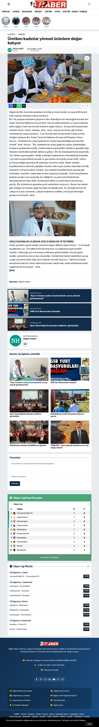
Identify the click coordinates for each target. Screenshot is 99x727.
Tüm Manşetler (59, 700)
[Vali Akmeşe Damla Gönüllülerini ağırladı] (29, 432)
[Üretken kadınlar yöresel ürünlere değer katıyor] (50, 78)
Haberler (11, 34)
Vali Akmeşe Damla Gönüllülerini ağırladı (28, 445)
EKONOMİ (27, 12)
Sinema (45, 714)
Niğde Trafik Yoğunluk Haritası (65, 696)
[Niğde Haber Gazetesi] (48, 4)
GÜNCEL (6, 12)
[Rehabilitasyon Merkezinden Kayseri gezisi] (70, 401)
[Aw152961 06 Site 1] (42, 218)
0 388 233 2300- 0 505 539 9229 (51, 665)
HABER (16, 714)
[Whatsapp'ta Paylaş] (19, 106)
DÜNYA (63, 717)
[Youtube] (54, 679)
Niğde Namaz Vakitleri (21, 696)
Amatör (24, 714)
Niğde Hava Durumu (61, 691)
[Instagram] (45, 679)
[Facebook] (37, 679)
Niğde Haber (30, 339)
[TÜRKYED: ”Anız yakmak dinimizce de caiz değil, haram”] (70, 432)
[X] (41, 679)
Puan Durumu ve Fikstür (21, 700)
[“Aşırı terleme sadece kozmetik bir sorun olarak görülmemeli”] (29, 369)
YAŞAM (87, 717)
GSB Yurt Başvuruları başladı (63, 382)
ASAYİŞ (16, 12)
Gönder (14, 483)
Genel (51, 714)
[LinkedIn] (50, 679)
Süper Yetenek (15, 717)
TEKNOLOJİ (78, 717)
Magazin (31, 714)
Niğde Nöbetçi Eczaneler (22, 691)
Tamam (89, 724)
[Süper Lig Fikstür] (88, 566)
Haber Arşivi (58, 705)
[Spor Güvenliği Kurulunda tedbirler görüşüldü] (29, 401)
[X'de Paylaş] (15, 106)
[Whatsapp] (58, 679)
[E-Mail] (25, 344)
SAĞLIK (69, 717)
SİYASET (38, 12)
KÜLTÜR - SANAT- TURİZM (75, 12)
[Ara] (89, 4)
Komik (38, 714)
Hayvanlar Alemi (61, 714)
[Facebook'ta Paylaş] (10, 106)
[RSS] (63, 679)
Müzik (81, 714)
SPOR (57, 12)
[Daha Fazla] (24, 106)
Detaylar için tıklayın (50, 557)
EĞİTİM (48, 12)
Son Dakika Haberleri (20, 705)
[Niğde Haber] (15, 341)
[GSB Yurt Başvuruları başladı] (70, 369)
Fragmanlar (73, 714)
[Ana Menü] (9, 4)
